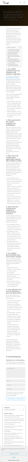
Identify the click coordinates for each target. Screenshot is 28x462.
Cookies (17, 460)
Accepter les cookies (14, 453)
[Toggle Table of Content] (19, 48)
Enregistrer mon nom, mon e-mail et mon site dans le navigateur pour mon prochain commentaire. (15, 394)
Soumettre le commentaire (16, 399)
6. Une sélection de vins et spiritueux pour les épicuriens (13, 65)
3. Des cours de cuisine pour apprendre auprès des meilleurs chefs (14, 56)
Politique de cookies (11, 460)
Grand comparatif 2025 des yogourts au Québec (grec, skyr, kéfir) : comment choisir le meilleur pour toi (13, 438)
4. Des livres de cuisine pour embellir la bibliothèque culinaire (14, 59)
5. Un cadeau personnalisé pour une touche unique (14, 62)
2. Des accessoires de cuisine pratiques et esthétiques (13, 53)
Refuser (14, 457)
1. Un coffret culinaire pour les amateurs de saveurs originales (14, 50)
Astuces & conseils (14, 19)
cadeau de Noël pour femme (12, 77)
